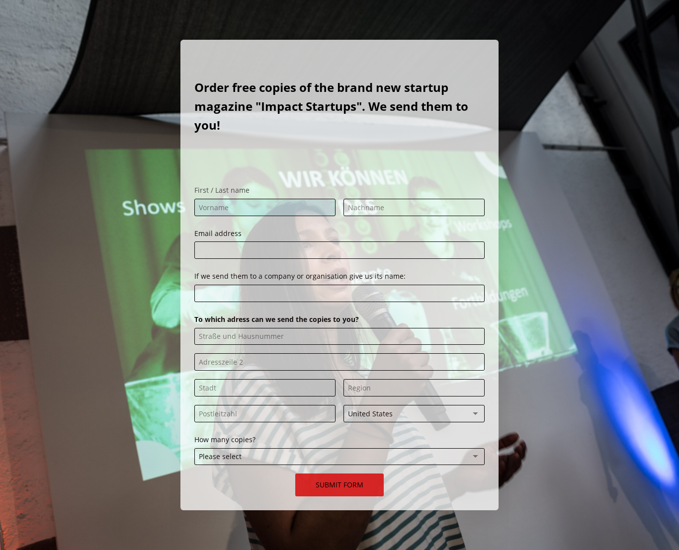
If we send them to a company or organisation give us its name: (300, 276)
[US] (414, 413)
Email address (218, 233)
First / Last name (222, 190)
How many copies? (224, 439)
